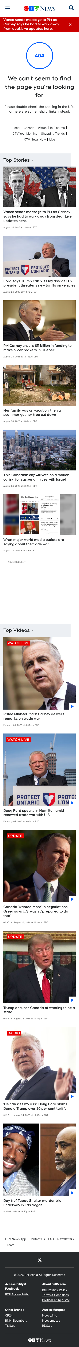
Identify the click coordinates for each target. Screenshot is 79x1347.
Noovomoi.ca (51, 1320)
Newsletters (65, 1239)
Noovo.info (49, 1315)
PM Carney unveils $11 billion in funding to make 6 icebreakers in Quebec (37, 348)
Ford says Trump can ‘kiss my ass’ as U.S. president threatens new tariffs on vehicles (39, 283)
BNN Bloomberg (16, 1320)
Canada (29, 128)
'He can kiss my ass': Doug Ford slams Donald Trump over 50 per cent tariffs (35, 1106)
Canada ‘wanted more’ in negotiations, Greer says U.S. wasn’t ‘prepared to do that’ (35, 911)
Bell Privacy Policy (54, 1290)
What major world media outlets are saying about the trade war (33, 542)
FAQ (51, 1239)
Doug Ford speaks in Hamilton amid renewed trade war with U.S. (33, 813)
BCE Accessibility (17, 1294)
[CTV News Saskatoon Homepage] (39, 8)
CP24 (9, 1315)
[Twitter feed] (39, 1259)
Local (16, 128)
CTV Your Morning (25, 133)
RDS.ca (47, 1325)
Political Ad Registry (56, 1300)
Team (10, 1245)
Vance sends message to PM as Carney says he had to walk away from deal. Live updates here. (37, 216)
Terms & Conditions (55, 1295)
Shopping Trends (53, 133)
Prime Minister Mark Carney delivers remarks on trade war (33, 716)
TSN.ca (10, 1325)
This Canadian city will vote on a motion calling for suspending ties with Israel (36, 477)
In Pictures (57, 128)
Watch (42, 128)
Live (52, 139)
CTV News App (15, 1239)
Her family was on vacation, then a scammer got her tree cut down (32, 412)
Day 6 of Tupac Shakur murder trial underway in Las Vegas (32, 1203)
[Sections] (7, 8)
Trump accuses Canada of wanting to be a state (39, 1010)
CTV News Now (35, 139)
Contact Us (37, 1239)
